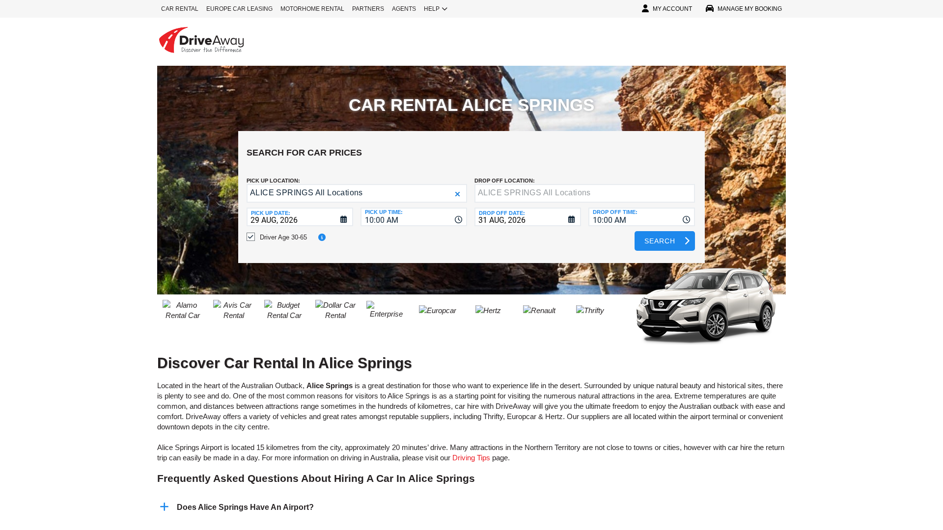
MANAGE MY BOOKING (750, 8)
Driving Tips (471, 457)
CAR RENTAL (179, 8)
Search (659, 241)
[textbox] (584, 193)
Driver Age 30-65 (283, 237)
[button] (457, 194)
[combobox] (413, 217)
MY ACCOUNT (672, 8)
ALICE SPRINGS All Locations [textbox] (306, 192)
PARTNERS (368, 8)
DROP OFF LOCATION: (504, 181)
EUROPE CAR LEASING (239, 8)
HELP (432, 8)
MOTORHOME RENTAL (312, 8)
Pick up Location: (273, 181)
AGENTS (404, 8)
